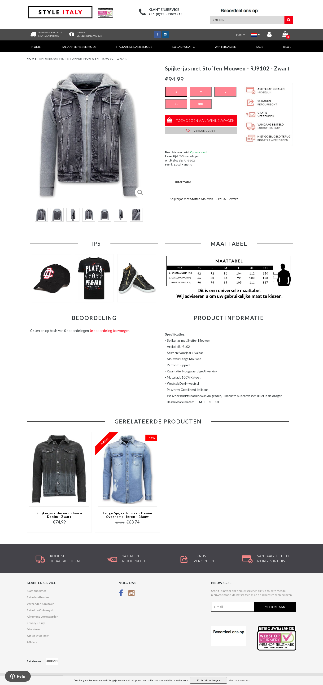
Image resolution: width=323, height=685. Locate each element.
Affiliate (32, 642)
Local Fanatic (183, 46)
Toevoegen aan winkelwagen (205, 120)
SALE (259, 46)
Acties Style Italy (37, 635)
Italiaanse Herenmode (78, 46)
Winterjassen (225, 46)
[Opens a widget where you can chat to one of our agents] (18, 677)
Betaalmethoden (38, 597)
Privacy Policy (36, 623)
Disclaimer (33, 629)
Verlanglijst (204, 130)
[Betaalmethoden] (52, 661)
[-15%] (127, 469)
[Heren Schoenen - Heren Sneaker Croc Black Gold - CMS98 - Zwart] (136, 278)
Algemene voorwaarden (42, 616)
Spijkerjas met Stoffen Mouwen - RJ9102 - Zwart (84, 58)
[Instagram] (131, 594)
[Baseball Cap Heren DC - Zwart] (51, 278)
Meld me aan (275, 607)
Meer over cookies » (239, 680)
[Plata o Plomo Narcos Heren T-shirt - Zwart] (94, 278)
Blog (287, 46)
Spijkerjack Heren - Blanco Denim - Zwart (59, 515)
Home (36, 46)
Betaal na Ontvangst (40, 610)
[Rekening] (269, 35)
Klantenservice (36, 591)
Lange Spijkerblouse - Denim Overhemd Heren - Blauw (127, 515)
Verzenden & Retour (40, 604)
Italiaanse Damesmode (134, 46)
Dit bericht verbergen (208, 680)
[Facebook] (121, 594)
